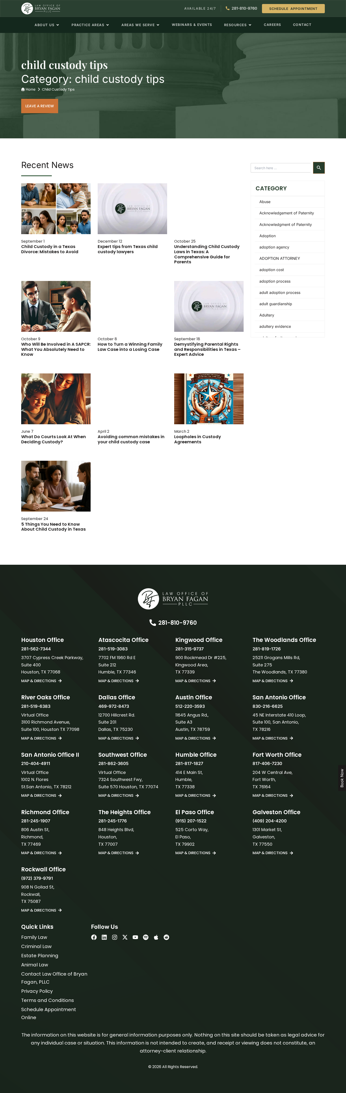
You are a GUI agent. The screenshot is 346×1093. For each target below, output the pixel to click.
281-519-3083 (113, 648)
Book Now (342, 778)
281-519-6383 (35, 706)
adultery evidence (275, 326)
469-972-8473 (113, 706)
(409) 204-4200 (270, 820)
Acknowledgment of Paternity (285, 224)
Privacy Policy (37, 991)
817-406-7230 (267, 763)
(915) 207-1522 (190, 820)
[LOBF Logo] (173, 598)
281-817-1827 (189, 763)
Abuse (264, 201)
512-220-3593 (190, 706)
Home (31, 89)
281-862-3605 (113, 763)
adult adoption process (279, 292)
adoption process (274, 281)
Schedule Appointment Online (48, 1013)
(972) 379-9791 (37, 878)
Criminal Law (36, 946)
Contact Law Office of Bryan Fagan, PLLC (54, 978)
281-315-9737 (189, 648)
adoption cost (271, 269)
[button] (47, 25)
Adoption (267, 235)
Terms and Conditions (47, 1000)
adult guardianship (275, 303)
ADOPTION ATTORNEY (279, 258)
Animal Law (34, 964)
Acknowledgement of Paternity (286, 213)
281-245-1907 (35, 820)
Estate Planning (39, 955)
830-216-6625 (268, 706)
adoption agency (274, 247)
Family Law (34, 937)
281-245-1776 (112, 820)
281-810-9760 (177, 623)
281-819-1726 (267, 648)
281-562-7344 (36, 648)
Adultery (266, 315)
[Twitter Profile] (125, 937)
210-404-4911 (35, 763)
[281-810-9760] (152, 622)
